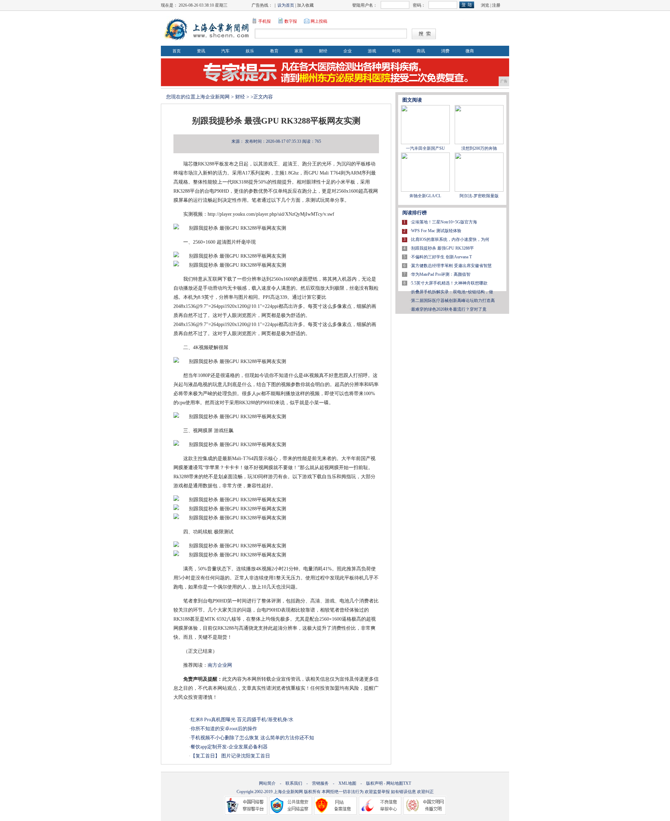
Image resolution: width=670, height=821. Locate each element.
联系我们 (293, 783)
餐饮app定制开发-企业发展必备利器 (229, 746)
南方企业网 (220, 665)
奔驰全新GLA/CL (425, 195)
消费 (445, 51)
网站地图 (394, 783)
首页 (176, 51)
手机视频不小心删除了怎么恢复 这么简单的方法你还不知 (252, 737)
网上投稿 (319, 21)
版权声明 (374, 783)
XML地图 (347, 783)
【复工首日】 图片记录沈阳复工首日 (230, 756)
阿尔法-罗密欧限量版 (479, 195)
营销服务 (320, 783)
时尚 (396, 51)
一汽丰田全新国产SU (425, 148)
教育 (274, 51)
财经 (323, 51)
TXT (407, 783)
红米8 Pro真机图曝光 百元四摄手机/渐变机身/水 (242, 719)
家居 (299, 51)
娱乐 (250, 51)
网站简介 (267, 783)
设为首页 (285, 5)
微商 (470, 51)
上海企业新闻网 (212, 96)
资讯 (201, 51)
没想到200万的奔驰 (479, 148)
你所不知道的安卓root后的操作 (224, 728)
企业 (347, 51)
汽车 (225, 51)
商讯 (421, 51)
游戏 (372, 51)
